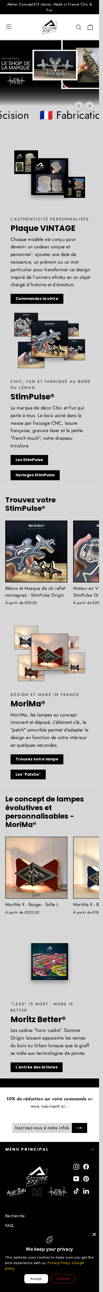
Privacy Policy (59, 1262)
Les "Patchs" (28, 774)
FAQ (9, 1225)
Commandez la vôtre (37, 298)
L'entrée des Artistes (37, 1067)
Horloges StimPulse (35, 475)
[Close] (94, 1234)
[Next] (89, 106)
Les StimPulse (29, 459)
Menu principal (27, 1149)
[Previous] (78, 106)
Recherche (15, 1216)
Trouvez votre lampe (37, 759)
